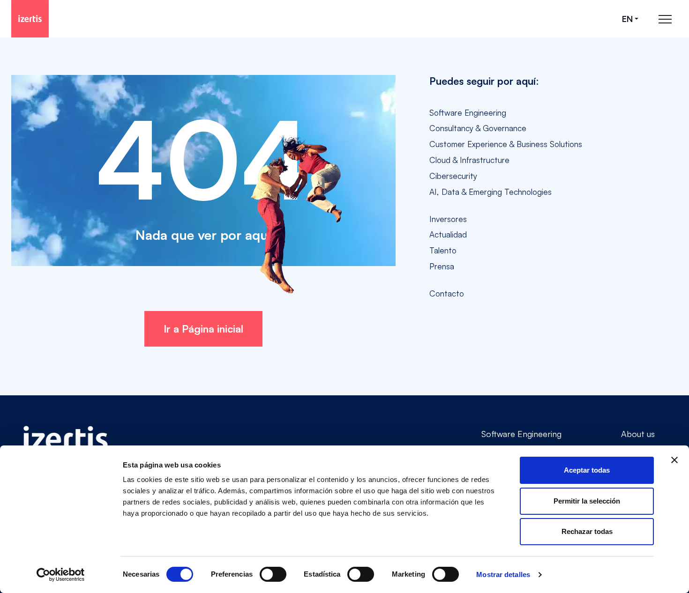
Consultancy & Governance (477, 128)
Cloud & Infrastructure (469, 160)
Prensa (441, 266)
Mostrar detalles (503, 574)
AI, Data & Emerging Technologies (490, 192)
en (627, 18)
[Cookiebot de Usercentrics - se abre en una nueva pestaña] (61, 575)
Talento (443, 250)
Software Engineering (467, 113)
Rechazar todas (587, 531)
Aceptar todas (587, 470)
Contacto (446, 293)
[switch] (273, 574)
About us (638, 434)
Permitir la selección (587, 501)
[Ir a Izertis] (30, 18)
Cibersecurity (453, 176)
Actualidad (448, 234)
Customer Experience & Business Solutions (505, 144)
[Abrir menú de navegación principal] (665, 19)
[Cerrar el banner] (674, 460)
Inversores (448, 219)
